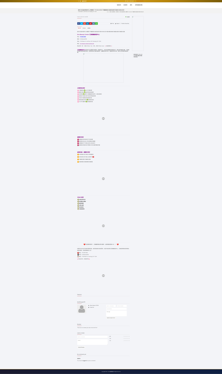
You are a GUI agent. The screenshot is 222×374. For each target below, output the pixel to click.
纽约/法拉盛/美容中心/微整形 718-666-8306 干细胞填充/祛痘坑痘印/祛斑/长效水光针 (132, 11)
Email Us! (92, 307)
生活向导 (125, 5)
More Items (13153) (94, 305)
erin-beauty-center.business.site (87, 43)
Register (132, 1)
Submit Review (81, 347)
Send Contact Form (111, 317)
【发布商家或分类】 (139, 5)
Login (127, 1)
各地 (131, 5)
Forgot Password (139, 1)
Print (113, 23)
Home (108, 11)
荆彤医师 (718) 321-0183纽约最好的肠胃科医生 (138, 56)
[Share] (78, 23)
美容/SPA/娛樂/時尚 (112, 11)
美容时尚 (117, 11)
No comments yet (81, 354)
